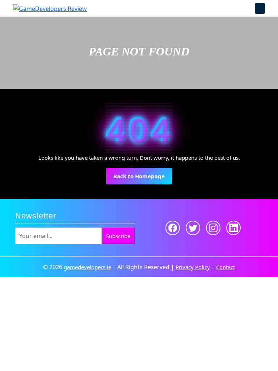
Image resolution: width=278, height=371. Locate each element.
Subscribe (118, 235)
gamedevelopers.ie (87, 267)
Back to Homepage (142, 178)
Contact (225, 267)
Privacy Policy (193, 267)
